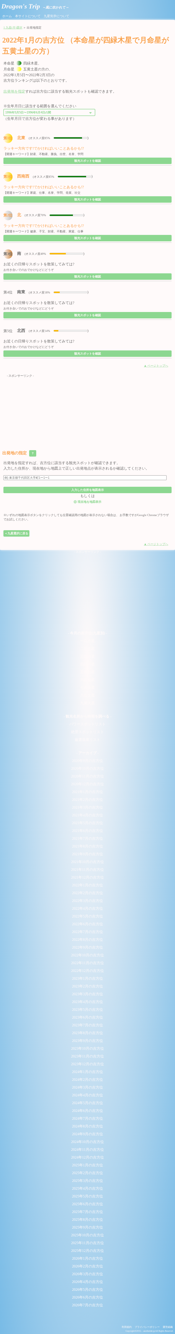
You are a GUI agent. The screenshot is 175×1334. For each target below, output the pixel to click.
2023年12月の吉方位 (87, 1064)
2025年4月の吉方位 (87, 1188)
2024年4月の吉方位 (87, 1095)
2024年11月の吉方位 (87, 1149)
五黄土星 (87, 672)
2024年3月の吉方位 (87, 1087)
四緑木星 (87, 664)
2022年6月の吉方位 (87, 924)
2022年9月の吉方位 (87, 947)
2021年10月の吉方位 (87, 862)
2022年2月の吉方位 (87, 893)
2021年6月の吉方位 (87, 831)
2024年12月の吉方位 (87, 1157)
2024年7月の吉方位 (87, 1118)
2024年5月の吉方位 (87, 1103)
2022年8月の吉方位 (87, 939)
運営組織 (168, 1327)
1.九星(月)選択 (12, 27)
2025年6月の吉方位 (87, 1204)
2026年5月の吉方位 (87, 1289)
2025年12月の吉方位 (87, 1251)
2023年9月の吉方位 (87, 1041)
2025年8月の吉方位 (87, 1219)
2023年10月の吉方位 (87, 1048)
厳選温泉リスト (87, 740)
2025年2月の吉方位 (87, 1173)
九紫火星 (87, 703)
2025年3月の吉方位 (87, 1181)
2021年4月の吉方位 (87, 815)
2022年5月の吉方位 (87, 916)
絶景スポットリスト (87, 732)
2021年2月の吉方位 (87, 799)
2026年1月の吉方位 (87, 1258)
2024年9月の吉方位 (87, 1134)
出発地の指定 (18, 453)
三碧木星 (87, 656)
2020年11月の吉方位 (87, 776)
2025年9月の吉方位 (87, 1227)
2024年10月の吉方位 (87, 1142)
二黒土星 (87, 649)
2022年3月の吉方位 (87, 901)
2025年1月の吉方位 (87, 1165)
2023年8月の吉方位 (87, 1033)
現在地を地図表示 (87, 501)
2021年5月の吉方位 (87, 823)
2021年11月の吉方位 (87, 869)
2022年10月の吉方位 (87, 955)
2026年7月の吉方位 (87, 1305)
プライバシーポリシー (147, 1327)
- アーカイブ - (87, 753)
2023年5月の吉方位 (87, 1009)
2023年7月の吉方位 (87, 1025)
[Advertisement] (87, 410)
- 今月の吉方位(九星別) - (87, 633)
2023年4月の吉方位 (87, 1002)
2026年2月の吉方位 (87, 1266)
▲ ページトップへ (156, 365)
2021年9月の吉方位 (87, 854)
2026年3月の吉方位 (87, 1274)
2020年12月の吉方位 (87, 784)
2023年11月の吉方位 (87, 1056)
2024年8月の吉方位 (87, 1126)
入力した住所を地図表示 (87, 490)
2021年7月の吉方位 (87, 838)
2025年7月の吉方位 (87, 1212)
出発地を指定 (14, 91)
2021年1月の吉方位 (87, 792)
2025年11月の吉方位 (87, 1243)
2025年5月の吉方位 (87, 1196)
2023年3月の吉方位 (87, 994)
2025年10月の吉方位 (87, 1235)
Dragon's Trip (35, 6)
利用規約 (127, 1327)
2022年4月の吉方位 (87, 908)
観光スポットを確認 (87, 160)
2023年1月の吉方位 (87, 978)
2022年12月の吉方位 (87, 971)
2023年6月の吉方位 (87, 1017)
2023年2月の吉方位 (87, 986)
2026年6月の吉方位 (87, 1297)
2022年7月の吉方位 (87, 932)
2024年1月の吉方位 (87, 1072)
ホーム (7, 16)
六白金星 (87, 680)
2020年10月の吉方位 (87, 768)
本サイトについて (28, 16)
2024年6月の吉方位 (87, 1111)
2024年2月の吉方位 (87, 1079)
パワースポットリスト (87, 724)
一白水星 (87, 641)
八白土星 (87, 695)
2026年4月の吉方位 (87, 1282)
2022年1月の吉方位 (87, 885)
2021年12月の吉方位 (87, 877)
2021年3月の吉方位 (87, 807)
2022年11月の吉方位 (87, 963)
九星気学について (56, 16)
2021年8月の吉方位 (87, 846)
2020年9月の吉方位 (87, 761)
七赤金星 (87, 687)
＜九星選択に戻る (16, 533)
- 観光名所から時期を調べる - (87, 716)
